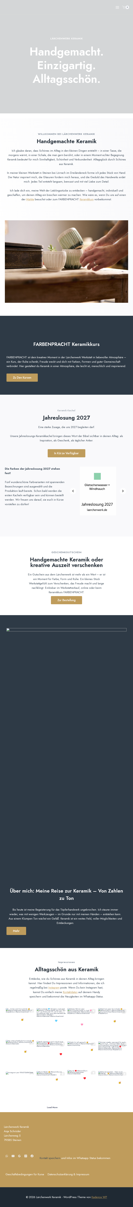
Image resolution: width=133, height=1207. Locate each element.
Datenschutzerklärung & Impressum (68, 1174)
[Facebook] (32, 1156)
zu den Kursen (22, 377)
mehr (16, 931)
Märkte (30, 199)
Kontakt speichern (50, 1158)
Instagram (54, 987)
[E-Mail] (13, 1156)
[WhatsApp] (6, 1156)
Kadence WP (99, 1197)
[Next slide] (123, 491)
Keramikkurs (87, 199)
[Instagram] (25, 1156)
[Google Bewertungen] (19, 1156)
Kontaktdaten (70, 992)
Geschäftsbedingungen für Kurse (25, 1174)
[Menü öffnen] (117, 7)
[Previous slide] (73, 491)
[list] (98, 491)
